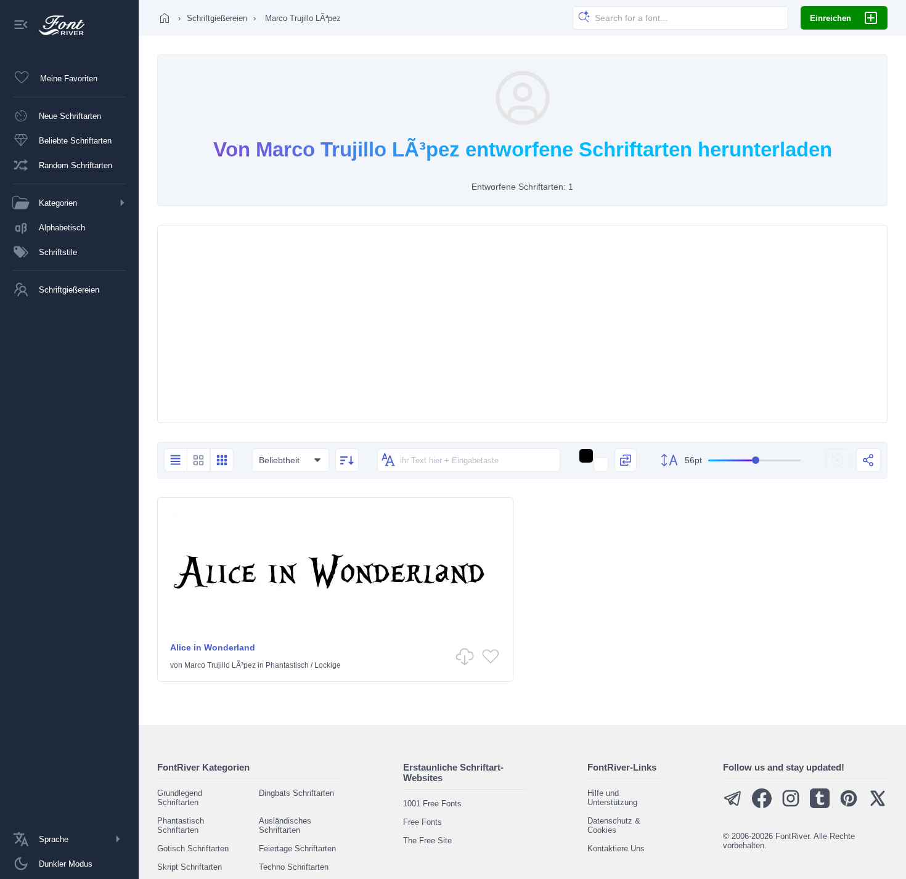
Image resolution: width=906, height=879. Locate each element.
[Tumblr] (820, 805)
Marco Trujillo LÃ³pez (220, 665)
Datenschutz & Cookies (613, 825)
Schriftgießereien (217, 18)
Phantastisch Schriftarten (180, 825)
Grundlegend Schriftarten (179, 797)
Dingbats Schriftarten (296, 793)
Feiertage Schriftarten (297, 848)
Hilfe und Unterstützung (612, 797)
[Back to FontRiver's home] (57, 25)
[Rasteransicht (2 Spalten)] (198, 460)
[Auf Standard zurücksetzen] (837, 460)
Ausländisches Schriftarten (285, 825)
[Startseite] (164, 17)
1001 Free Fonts (432, 803)
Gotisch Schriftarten (193, 848)
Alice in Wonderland (212, 647)
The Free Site (427, 840)
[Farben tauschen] (625, 460)
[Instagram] (791, 805)
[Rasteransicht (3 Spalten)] (222, 460)
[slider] (754, 460)
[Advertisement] (522, 324)
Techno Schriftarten (294, 867)
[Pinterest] (849, 805)
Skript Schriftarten (189, 867)
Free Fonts (422, 822)
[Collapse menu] (21, 25)
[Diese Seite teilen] (868, 460)
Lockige (327, 665)
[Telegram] (733, 805)
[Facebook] (762, 805)
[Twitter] (878, 805)
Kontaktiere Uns (616, 848)
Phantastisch (287, 665)
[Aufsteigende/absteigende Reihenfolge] (347, 460)
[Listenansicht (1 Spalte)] (175, 460)
